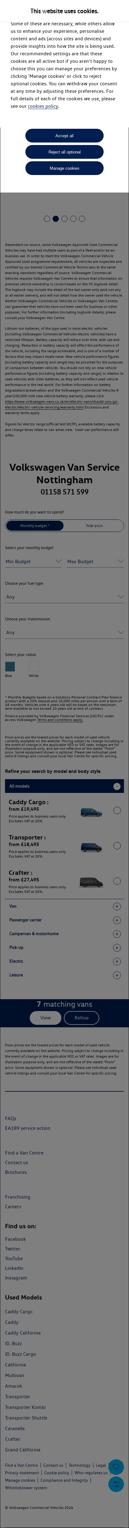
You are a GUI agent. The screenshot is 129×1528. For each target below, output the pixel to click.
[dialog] (64, 764)
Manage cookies (65, 168)
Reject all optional (65, 152)
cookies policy (43, 106)
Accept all (64, 135)
